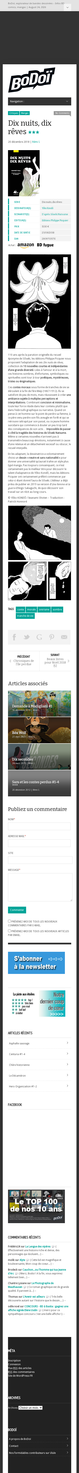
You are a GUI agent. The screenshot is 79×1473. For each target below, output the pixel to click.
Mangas (24, 113)
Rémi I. (36, 141)
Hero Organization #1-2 (23, 1086)
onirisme (44, 609)
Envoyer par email (64, 637)
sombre (57, 609)
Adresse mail (17, 836)
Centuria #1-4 (17, 1054)
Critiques (13, 113)
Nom (11, 819)
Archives (13, 1407)
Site (10, 853)
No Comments (62, 113)
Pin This (52, 637)
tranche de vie (25, 615)
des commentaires (21, 1372)
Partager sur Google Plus (39, 637)
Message (14, 869)
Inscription (14, 1360)
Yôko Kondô (47, 208)
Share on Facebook (14, 637)
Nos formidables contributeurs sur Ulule (32, 1452)
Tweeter (26, 637)
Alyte (22, 1260)
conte (20, 609)
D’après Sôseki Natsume (55, 214)
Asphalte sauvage (19, 1043)
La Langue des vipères (38, 1246)
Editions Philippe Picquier (55, 220)
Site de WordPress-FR (20, 1375)
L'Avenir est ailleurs (34, 1296)
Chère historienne (19, 1065)
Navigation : (67, 7)
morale (31, 609)
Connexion (14, 1364)
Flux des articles (19, 1368)
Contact (13, 1446)
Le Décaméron (17, 1075)
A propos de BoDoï (20, 1439)
